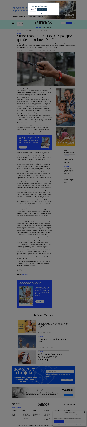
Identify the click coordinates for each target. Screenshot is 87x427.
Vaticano (14, 414)
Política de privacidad (68, 424)
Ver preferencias (80, 421)
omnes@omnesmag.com (16, 407)
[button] (84, 412)
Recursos (46, 410)
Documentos (47, 414)
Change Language (42, 9)
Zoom (13, 417)
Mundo (13, 413)
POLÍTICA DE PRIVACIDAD (28, 425)
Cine (44, 27)
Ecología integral (26, 413)
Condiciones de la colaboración (76, 424)
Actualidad (14, 410)
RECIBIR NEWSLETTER (67, 379)
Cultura (18, 30)
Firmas (34, 410)
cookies (47, 376)
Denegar (69, 421)
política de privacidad (65, 374)
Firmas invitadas (36, 414)
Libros (49, 27)
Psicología (25, 274)
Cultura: (39, 27)
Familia (23, 417)
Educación (25, 414)
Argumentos (47, 413)
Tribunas (35, 415)
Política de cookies (61, 424)
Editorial (35, 413)
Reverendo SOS (47, 421)
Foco (23, 410)
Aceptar (59, 421)
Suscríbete (69, 23)
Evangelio (46, 417)
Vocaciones (25, 418)
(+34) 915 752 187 (15, 405)
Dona (63, 23)
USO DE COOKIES (37, 425)
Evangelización (26, 415)
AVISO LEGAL (20, 425)
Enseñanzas (46, 415)
